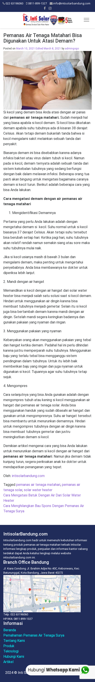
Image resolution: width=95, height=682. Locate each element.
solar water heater (38, 490)
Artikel (8, 662)
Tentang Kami (14, 641)
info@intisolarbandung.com (71, 3)
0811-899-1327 (37, 3)
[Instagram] (50, 8)
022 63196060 (14, 3)
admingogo (72, 48)
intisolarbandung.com (28, 476)
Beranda (9, 630)
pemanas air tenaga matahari (38, 485)
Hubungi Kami (13, 656)
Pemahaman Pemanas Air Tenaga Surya (33, 635)
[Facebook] (45, 8)
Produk (8, 646)
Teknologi (11, 651)
